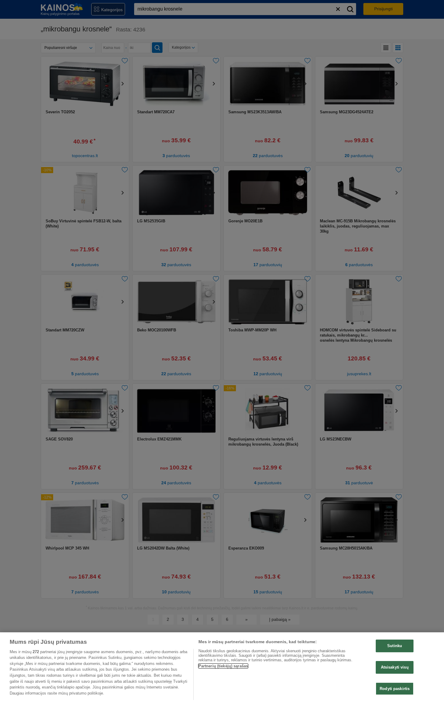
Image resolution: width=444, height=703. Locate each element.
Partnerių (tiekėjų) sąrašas (223, 666)
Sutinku (394, 645)
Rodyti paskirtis (395, 688)
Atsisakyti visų (395, 667)
